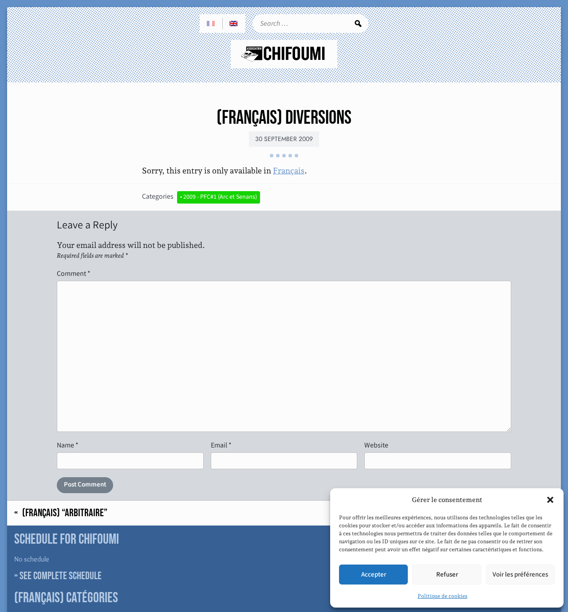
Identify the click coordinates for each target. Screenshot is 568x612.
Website (376, 445)
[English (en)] (233, 23)
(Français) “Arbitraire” (64, 513)
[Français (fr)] (211, 23)
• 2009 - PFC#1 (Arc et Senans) (218, 196)
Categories (158, 196)
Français (288, 170)
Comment (74, 273)
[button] (550, 499)
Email (221, 445)
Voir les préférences (520, 574)
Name (68, 445)
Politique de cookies (442, 596)
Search (358, 23)
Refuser (447, 574)
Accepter (373, 574)
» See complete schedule (58, 575)
